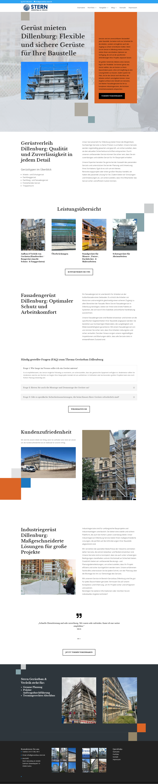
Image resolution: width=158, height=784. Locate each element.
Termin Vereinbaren (111, 96)
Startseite (81, 8)
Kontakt (123, 8)
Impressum (133, 8)
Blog (113, 8)
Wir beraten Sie (79, 409)
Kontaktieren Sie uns (79, 272)
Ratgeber (102, 8)
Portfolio (91, 8)
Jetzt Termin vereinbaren (79, 652)
